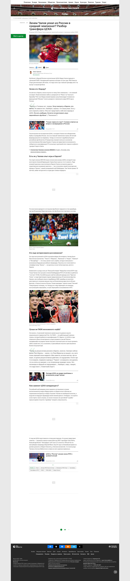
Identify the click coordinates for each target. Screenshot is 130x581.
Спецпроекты (39, 554)
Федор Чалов (56, 470)
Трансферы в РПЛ (34, 470)
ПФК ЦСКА (48, 470)
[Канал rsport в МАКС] (50, 546)
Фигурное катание (41, 551)
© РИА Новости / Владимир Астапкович (37, 324)
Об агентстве (75, 554)
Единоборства (72, 551)
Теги (91, 551)
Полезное (96, 551)
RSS (88, 554)
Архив (92, 554)
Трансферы (72, 467)
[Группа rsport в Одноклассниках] (68, 546)
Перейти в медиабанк (51, 324)
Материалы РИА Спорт (61, 467)
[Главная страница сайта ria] (60, 8)
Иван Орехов (37, 71)
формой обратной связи (89, 563)
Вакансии (15, 561)
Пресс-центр (67, 554)
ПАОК (42, 470)
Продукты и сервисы (56, 554)
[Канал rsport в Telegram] (74, 546)
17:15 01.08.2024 (17, 18)
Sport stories (80, 551)
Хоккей (58, 551)
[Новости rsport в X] (80, 546)
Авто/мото (64, 551)
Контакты (83, 554)
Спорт (37, 467)
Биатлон (49, 551)
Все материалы (36, 74)
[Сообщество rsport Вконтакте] (62, 546)
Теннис (87, 551)
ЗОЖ (54, 551)
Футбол (32, 467)
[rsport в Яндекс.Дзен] (56, 546)
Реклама (47, 554)
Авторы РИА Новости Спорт (47, 467)
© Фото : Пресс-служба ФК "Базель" (36, 247)
